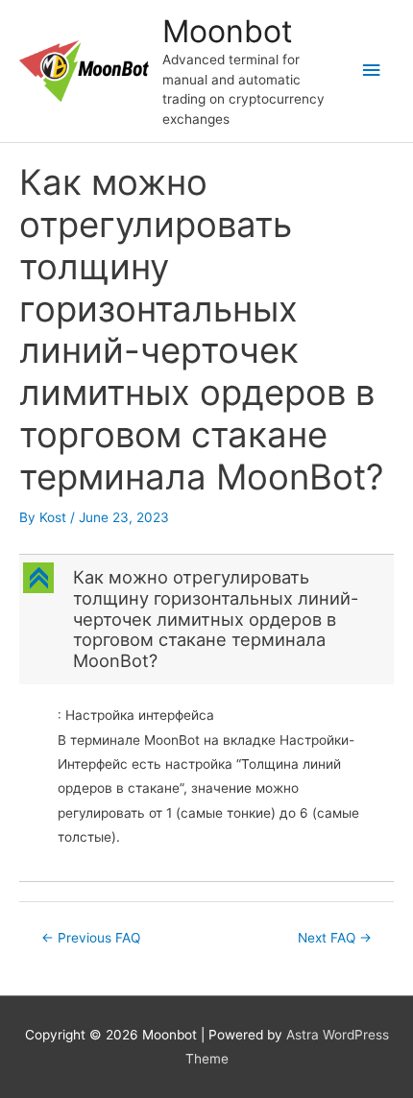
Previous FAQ (90, 937)
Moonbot (227, 31)
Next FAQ (335, 937)
